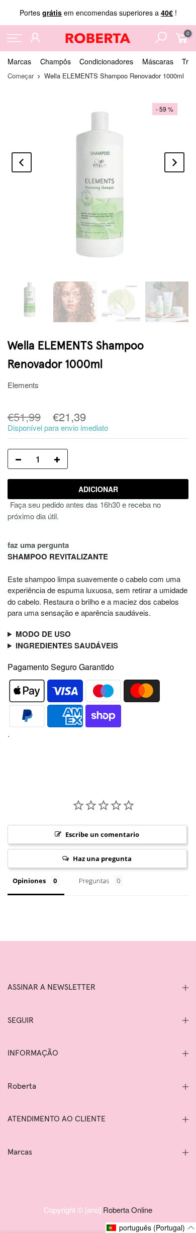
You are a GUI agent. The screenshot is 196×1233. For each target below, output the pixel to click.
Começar (21, 75)
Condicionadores (106, 61)
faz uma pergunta (38, 544)
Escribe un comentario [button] (102, 834)
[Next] (174, 162)
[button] (151, 1227)
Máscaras (157, 61)
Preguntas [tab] (94, 880)
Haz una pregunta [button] (102, 858)
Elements (23, 385)
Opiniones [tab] (29, 880)
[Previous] (22, 162)
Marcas (19, 61)
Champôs (55, 61)
